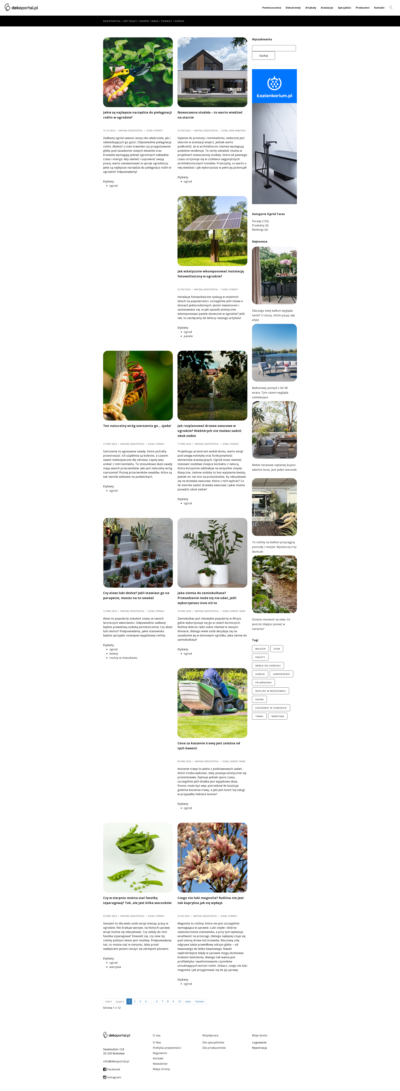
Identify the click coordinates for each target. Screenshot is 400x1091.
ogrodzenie (281, 674)
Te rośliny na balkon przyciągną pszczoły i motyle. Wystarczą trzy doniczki (274, 546)
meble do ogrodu (268, 665)
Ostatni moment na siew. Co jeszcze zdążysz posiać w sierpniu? (271, 624)
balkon (260, 648)
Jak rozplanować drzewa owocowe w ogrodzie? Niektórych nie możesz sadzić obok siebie (209, 431)
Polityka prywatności (167, 1048)
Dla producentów (214, 1048)
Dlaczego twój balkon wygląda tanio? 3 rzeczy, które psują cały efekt (273, 315)
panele (188, 336)
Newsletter (160, 1064)
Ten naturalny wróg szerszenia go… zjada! (137, 426)
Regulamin (160, 1053)
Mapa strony (161, 1069)
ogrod (113, 185)
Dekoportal (112, 21)
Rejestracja (259, 1048)
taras (259, 716)
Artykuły (310, 7)
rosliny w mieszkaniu (123, 658)
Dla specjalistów (213, 1042)
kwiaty (113, 653)
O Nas (157, 1042)
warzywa (115, 967)
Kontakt (379, 7)
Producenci (363, 7)
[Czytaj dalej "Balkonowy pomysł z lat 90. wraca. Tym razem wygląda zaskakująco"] (274, 352)
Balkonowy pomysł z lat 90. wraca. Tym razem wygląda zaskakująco (270, 392)
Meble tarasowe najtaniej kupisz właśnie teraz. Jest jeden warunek (274, 467)
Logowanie (259, 1042)
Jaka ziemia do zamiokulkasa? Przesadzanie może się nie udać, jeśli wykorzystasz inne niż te (207, 598)
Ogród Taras (149, 21)
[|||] (138, 72)
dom (277, 648)
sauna (259, 699)
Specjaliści (344, 7)
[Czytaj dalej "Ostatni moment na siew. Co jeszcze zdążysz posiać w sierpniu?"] (274, 584)
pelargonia (263, 682)
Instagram (113, 1077)
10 (179, 1001)
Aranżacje (327, 7)
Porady (166, 21)
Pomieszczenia (271, 7)
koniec (199, 1001)
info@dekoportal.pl (116, 1061)
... (151, 1001)
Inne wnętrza (237, 130)
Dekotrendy (293, 7)
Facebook (113, 1069)
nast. (188, 1001)
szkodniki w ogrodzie (271, 707)
